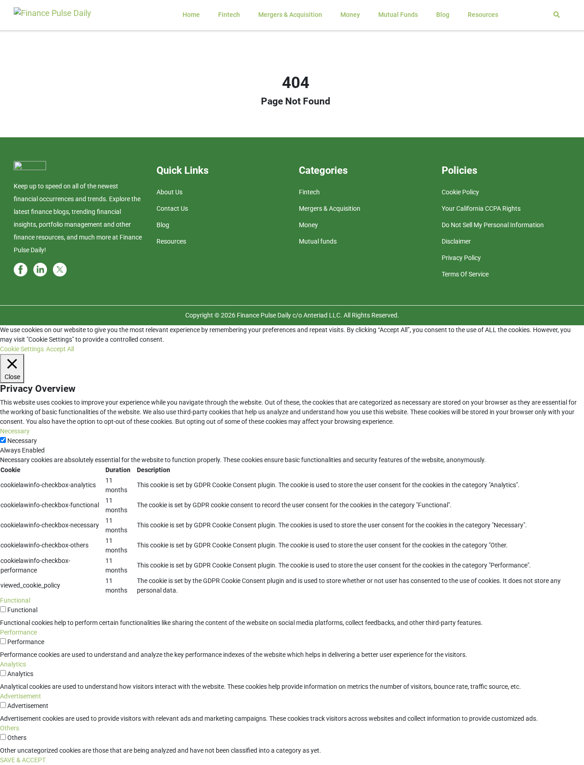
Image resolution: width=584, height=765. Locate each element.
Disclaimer (456, 241)
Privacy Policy (461, 257)
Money (350, 14)
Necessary (22, 440)
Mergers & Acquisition (290, 14)
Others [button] (9, 728)
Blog (442, 14)
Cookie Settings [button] (22, 349)
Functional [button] (15, 600)
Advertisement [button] (20, 696)
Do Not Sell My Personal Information (493, 225)
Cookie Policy (460, 192)
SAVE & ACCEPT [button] (23, 760)
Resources (483, 14)
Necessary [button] (15, 431)
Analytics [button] (13, 664)
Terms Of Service (465, 274)
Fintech (229, 14)
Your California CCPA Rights (481, 208)
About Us (169, 192)
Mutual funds (398, 14)
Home (191, 14)
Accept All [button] (60, 349)
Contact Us (172, 208)
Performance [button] (18, 632)
